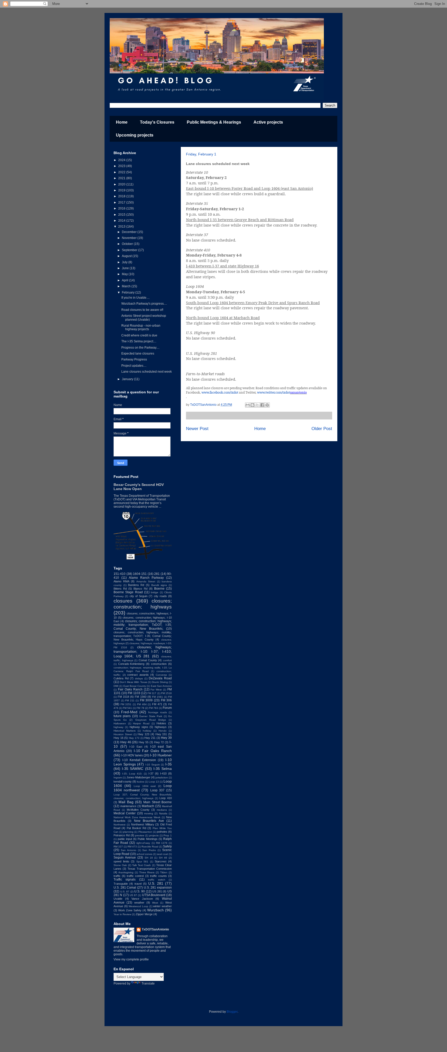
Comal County (148, 660)
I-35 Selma (162, 769)
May (125, 274)
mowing (148, 813)
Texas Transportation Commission (150, 868)
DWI (116, 686)
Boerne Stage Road (128, 592)
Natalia (163, 813)
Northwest (119, 824)
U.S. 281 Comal (125, 887)
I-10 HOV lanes (132, 755)
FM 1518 (123, 696)
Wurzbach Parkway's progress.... (144, 303)
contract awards (138, 674)
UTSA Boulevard (153, 895)
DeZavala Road (160, 678)
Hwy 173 (134, 738)
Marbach (148, 806)
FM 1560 (140, 696)
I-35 (168, 764)
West (155, 902)
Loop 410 (165, 798)
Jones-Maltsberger (138, 777)
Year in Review (122, 914)
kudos (140, 781)
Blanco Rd (140, 588)
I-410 (163, 773)
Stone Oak (120, 865)
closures (123, 601)
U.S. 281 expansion (158, 887)
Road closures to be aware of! (142, 310)
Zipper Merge (144, 914)
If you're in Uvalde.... (135, 297)
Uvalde (118, 898)
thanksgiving (125, 872)
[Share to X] (257, 405)
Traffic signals (125, 879)
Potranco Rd (122, 835)
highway (118, 727)
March (126, 286)
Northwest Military (142, 824)
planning (128, 831)
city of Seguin (139, 596)
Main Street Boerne (157, 802)
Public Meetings (148, 838)
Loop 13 (154, 781)
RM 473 (132, 846)
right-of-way (143, 842)
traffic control (135, 875)
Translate (148, 983)
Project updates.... (133, 365)
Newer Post (197, 428)
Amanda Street (145, 581)
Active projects (268, 122)
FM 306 (166, 700)
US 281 (157, 891)
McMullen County (138, 809)
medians (162, 809)
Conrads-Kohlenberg (131, 663)
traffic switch (156, 879)
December (129, 232)
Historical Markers (125, 730)
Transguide (121, 883)
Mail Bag (125, 802)
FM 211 (130, 700)
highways (161, 726)
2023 (122, 166)
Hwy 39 (166, 738)
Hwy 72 (159, 742)
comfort (167, 660)
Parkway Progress (134, 359)
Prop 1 (167, 835)
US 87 (133, 895)
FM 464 (142, 704)
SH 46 (163, 857)
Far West (156, 689)
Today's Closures (157, 122)
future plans (122, 716)
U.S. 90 (139, 891)
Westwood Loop (138, 906)
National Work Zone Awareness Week (137, 817)
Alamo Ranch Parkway (146, 578)
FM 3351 (126, 704)
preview (139, 835)
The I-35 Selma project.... (138, 341)
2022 (122, 172)
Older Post (321, 428)
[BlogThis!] (252, 405)
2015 (122, 214)
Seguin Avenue (125, 857)
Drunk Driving (160, 682)
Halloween (120, 723)
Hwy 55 (143, 742)
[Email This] (247, 405)
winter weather (162, 906)
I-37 (150, 773)
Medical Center (125, 813)
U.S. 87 (125, 891)
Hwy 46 (125, 742)
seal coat (162, 854)
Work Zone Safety (129, 910)
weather (139, 902)
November (129, 238)
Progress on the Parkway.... (140, 347)
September (130, 250)
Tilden (163, 872)
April (125, 280)
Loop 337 (157, 790)
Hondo (163, 730)
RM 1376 (161, 842)
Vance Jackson (142, 898)
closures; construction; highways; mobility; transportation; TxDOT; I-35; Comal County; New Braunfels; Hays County (143, 636)
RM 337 (118, 846)
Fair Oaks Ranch (130, 689)
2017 (122, 202)
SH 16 (149, 857)
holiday (147, 730)
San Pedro (149, 850)
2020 (122, 184)
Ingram (118, 777)
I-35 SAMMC (132, 769)
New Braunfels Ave (149, 821)
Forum (167, 708)
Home (122, 122)
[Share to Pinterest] (267, 405)
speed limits (121, 861)
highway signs (139, 726)
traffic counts (158, 875)
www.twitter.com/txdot (273, 392)
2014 (122, 220)
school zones (144, 854)
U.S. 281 (155, 883)
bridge (154, 592)
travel (138, 883)
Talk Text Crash (141, 865)
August (127, 256)
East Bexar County (134, 686)
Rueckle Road (149, 846)
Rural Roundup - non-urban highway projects (140, 327)
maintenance (128, 806)
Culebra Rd (121, 678)
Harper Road (141, 723)
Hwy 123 (143, 734)
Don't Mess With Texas (133, 682)
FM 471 (157, 704)
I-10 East (135, 746)
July (125, 262)
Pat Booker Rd (136, 828)
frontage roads (157, 712)
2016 (122, 208)
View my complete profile (131, 959)
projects (154, 835)
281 (157, 574)
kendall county (123, 781)
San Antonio (128, 850)
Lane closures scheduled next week (146, 371)
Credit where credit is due (139, 335)
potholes (162, 831)
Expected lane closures (137, 353)
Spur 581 (142, 861)
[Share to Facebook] (262, 405)
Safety (167, 846)
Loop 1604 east (145, 786)
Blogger (232, 1011)
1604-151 (140, 574)
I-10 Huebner (161, 755)
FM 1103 (134, 693)
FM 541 (127, 708)
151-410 (119, 574)
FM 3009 (146, 700)
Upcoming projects (134, 135)
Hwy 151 (161, 734)
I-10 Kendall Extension (139, 760)
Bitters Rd (120, 588)
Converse (161, 674)
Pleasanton (145, 831)
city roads (160, 596)
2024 (122, 160)
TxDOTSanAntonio (155, 929)
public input (125, 838)
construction (159, 663)
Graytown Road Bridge (150, 719)
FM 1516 (166, 693)
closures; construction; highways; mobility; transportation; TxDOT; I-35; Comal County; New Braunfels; (143, 624)
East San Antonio (161, 686)
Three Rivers (147, 872)
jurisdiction (161, 777)
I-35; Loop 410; (132, 773)
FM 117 (151, 693)
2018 (122, 196)
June (126, 268)
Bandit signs (159, 585)
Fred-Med (129, 712)
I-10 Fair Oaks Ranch (153, 751)
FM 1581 (157, 696)
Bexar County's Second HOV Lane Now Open (139, 487)
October (128, 244)
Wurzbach (155, 910)
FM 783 (153, 708)
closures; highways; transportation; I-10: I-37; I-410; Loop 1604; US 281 (143, 651)
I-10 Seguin (152, 764)
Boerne (159, 588)
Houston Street (123, 734)
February (128, 292)
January (128, 379)
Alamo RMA (121, 581)
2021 (122, 178)
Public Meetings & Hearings (214, 122)
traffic (117, 875)
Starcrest (160, 861)
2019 (122, 190)
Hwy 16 (118, 737)
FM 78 (140, 708)
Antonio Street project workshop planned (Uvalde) (143, 317)
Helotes (161, 723)
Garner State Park (150, 716)
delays (139, 678)
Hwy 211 (149, 737)
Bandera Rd (136, 585)
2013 (122, 226)
